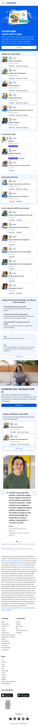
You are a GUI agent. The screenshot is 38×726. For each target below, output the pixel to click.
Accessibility (4, 671)
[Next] (34, 493)
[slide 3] (21, 541)
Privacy (3, 666)
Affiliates (3, 679)
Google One (33, 559)
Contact (3, 673)
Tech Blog (18, 633)
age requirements (19, 565)
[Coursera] (11, 3)
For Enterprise (5, 641)
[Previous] (3, 493)
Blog (17, 628)
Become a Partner (6, 648)
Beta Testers (19, 626)
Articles (3, 675)
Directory (3, 677)
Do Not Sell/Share (6, 684)
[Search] (34, 3)
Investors (3, 662)
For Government (5, 643)
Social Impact (4, 650)
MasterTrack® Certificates (8, 637)
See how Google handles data (16, 561)
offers (5, 561)
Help (2, 669)
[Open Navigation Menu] (3, 3)
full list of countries (29, 569)
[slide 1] (16, 541)
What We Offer (5, 624)
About (3, 622)
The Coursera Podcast (22, 630)
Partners (18, 624)
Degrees (3, 639)
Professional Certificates (8, 635)
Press (3, 660)
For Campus (4, 645)
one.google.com (30, 599)
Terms (3, 664)
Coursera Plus (5, 633)
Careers (3, 628)
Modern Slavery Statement (8, 681)
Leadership (4, 626)
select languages (24, 567)
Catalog (3, 630)
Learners (18, 622)
